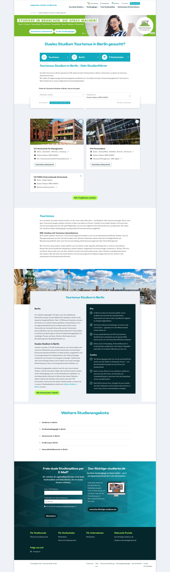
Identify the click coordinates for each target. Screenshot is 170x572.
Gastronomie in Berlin (51, 436)
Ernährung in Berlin (50, 442)
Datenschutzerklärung (107, 563)
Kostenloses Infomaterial (41, 31)
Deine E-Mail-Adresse (51, 489)
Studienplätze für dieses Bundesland (56, 498)
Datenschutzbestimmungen (65, 506)
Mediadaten (62, 537)
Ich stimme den (61, 506)
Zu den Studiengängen (65, 31)
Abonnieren (51, 516)
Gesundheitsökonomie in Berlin (55, 449)
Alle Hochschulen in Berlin (47, 392)
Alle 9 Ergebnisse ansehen (85, 198)
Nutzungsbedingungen (123, 563)
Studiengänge (92, 7)
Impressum (90, 563)
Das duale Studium (76, 7)
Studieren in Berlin (49, 422)
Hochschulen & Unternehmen (128, 7)
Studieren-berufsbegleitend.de (125, 540)
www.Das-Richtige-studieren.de (102, 509)
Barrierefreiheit (137, 563)
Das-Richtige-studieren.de (123, 537)
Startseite (33, 13)
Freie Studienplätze (107, 7)
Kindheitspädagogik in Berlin (54, 429)
